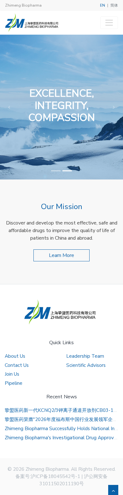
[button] (9, 107)
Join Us (12, 374)
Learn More (61, 255)
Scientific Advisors (86, 365)
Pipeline (13, 383)
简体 (114, 5)
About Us (15, 356)
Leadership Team (85, 356)
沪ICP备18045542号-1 (55, 476)
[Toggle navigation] (109, 22)
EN (102, 5)
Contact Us (17, 365)
